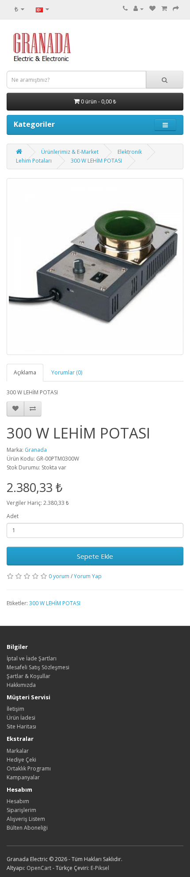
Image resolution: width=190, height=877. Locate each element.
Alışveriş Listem (26, 819)
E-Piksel (100, 868)
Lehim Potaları (34, 160)
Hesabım (18, 801)
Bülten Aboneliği (27, 827)
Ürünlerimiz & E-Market (70, 152)
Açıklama (25, 372)
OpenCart (39, 868)
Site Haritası (21, 726)
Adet (13, 516)
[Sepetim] (164, 8)
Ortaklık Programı (29, 768)
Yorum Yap (88, 576)
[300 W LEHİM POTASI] (95, 266)
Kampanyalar (23, 777)
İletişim (15, 709)
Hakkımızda (21, 685)
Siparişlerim (21, 810)
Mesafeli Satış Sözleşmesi (38, 667)
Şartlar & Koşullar (28, 676)
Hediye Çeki (21, 759)
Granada (36, 450)
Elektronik (130, 152)
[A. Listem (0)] (152, 8)
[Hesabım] (138, 8)
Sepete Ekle (95, 556)
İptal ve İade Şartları (32, 658)
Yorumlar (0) (66, 372)
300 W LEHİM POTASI (96, 160)
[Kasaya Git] (176, 8)
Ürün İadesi (21, 717)
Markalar (18, 751)
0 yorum (59, 576)
